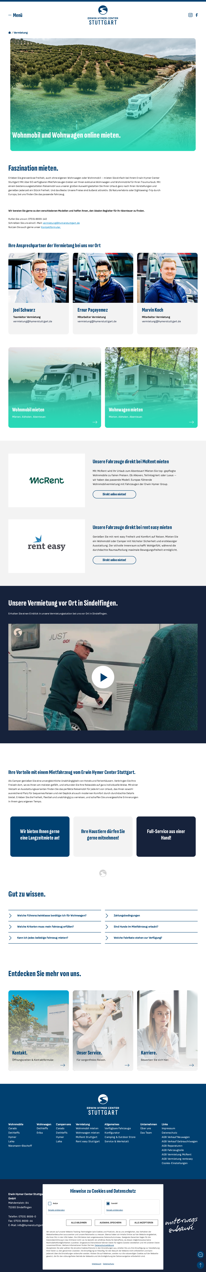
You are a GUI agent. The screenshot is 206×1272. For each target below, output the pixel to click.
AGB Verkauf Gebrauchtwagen (179, 1141)
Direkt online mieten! (114, 494)
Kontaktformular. (51, 227)
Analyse (55, 1203)
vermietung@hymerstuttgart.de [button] (32, 321)
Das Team (146, 1132)
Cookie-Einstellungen (174, 1163)
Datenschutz (169, 1132)
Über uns (145, 1128)
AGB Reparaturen (172, 1145)
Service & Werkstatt (117, 1141)
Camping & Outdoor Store (120, 1137)
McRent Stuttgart (86, 1137)
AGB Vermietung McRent (177, 1154)
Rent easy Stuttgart (88, 1141)
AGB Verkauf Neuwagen (176, 1137)
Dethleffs (14, 1132)
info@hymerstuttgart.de (32, 1225)
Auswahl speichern (110, 1222)
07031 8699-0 (27, 1216)
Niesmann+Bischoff (20, 1145)
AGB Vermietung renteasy (177, 1158)
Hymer (12, 1137)
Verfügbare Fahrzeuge (118, 1128)
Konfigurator (112, 1132)
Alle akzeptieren (144, 1222)
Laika (11, 1141)
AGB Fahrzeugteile (173, 1150)
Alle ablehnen (79, 1222)
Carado (12, 1128)
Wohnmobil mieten (87, 1128)
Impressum (168, 1128)
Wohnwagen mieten (87, 1132)
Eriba (40, 1132)
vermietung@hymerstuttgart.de (61, 223)
